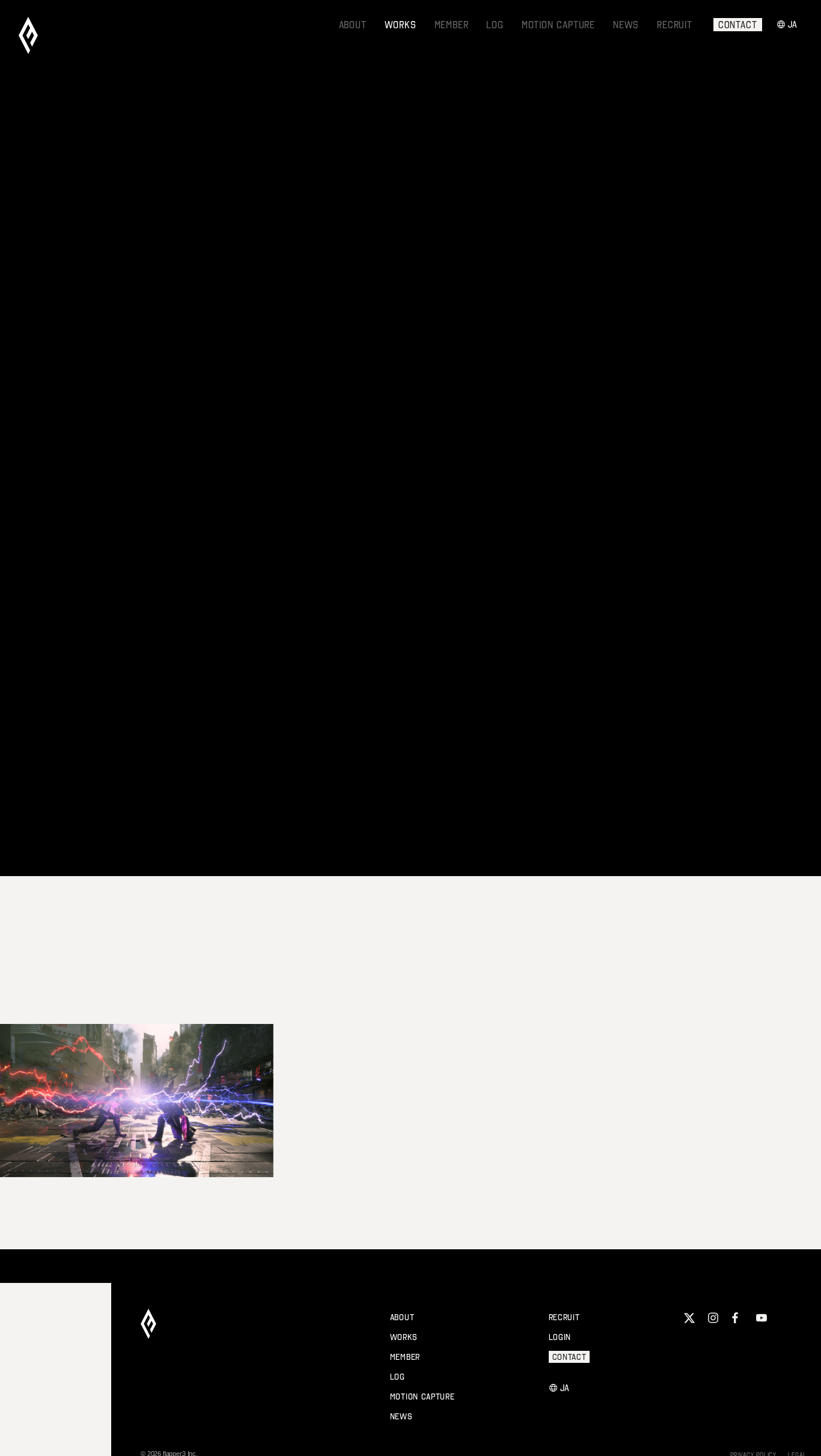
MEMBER (452, 24)
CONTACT (737, 24)
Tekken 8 (39, 1155)
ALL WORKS (88, 139)
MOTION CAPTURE (558, 24)
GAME (247, 135)
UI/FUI (275, 135)
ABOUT (353, 24)
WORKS (401, 24)
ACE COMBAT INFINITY (628, 1155)
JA (793, 24)
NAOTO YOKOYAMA (548, 727)
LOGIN (560, 1337)
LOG (494, 24)
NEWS (626, 24)
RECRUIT (674, 24)
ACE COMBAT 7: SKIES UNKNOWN (387, 1155)
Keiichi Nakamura (401, 727)
